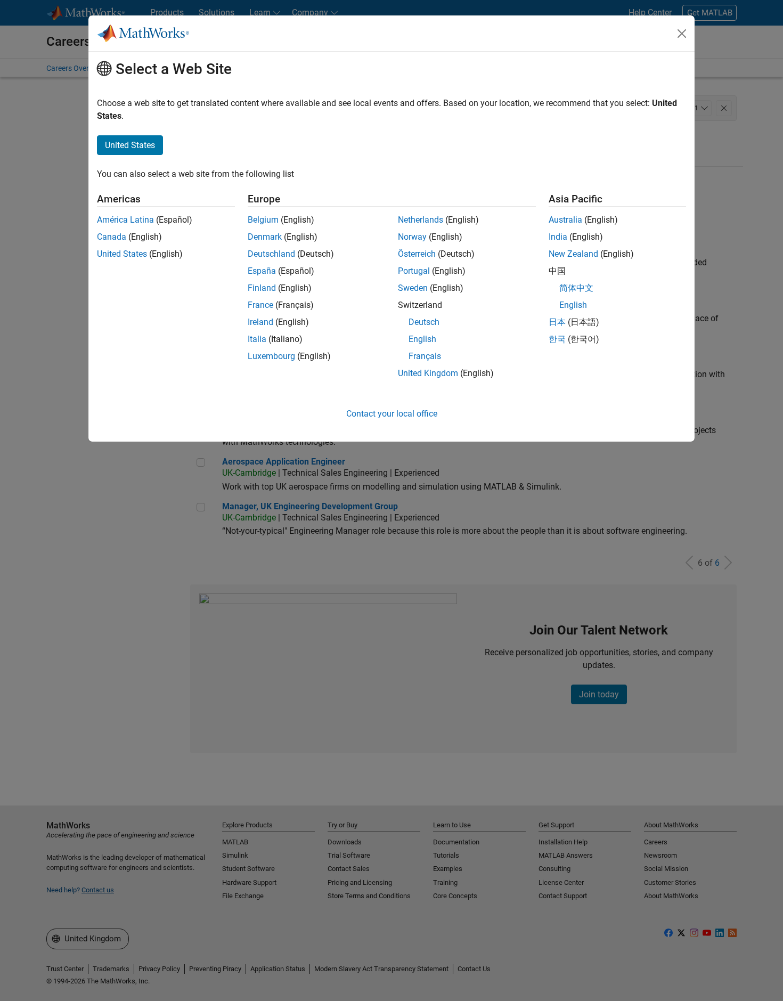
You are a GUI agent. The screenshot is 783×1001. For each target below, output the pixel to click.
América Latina (125, 220)
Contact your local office (391, 414)
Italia (257, 339)
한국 (557, 339)
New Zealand (573, 254)
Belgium (263, 220)
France (260, 305)
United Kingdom (428, 373)
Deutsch (424, 322)
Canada (111, 237)
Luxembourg (271, 356)
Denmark (265, 237)
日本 (557, 322)
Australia (565, 220)
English (422, 339)
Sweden (413, 288)
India (558, 237)
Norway (412, 237)
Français (425, 356)
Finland (262, 288)
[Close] (681, 33)
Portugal (414, 271)
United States (122, 254)
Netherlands (420, 220)
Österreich (417, 254)
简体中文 (576, 288)
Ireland (260, 322)
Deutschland (271, 254)
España (262, 271)
